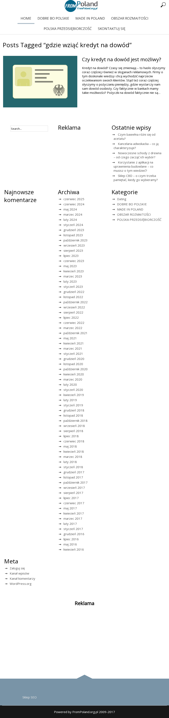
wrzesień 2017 (74, 487)
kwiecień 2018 (73, 451)
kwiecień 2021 (73, 343)
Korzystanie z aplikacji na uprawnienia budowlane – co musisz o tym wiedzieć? (133, 166)
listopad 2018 (73, 415)
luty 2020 (70, 384)
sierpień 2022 (73, 312)
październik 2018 (75, 420)
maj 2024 (70, 209)
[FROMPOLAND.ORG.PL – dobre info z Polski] (81, 11)
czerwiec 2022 (73, 323)
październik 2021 (75, 333)
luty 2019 (70, 400)
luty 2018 (70, 462)
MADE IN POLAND (90, 18)
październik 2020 (75, 369)
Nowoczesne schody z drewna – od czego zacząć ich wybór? (137, 155)
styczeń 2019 (73, 405)
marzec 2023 (72, 276)
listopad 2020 (73, 364)
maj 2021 (70, 338)
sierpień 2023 (73, 250)
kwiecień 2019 (73, 395)
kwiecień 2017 (73, 513)
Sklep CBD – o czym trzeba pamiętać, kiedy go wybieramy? (136, 178)
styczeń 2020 (73, 390)
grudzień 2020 (73, 359)
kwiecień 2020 (73, 374)
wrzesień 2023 (74, 245)
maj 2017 (70, 508)
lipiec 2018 (71, 436)
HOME (26, 18)
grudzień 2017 (73, 472)
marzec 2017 (72, 518)
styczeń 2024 (73, 225)
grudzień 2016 (73, 534)
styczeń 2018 (73, 467)
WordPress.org (21, 584)
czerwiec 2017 (73, 503)
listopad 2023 (73, 235)
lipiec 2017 (71, 498)
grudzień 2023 (73, 230)
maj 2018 (70, 446)
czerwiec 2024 (73, 204)
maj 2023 (70, 266)
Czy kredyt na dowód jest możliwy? (121, 59)
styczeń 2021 (73, 353)
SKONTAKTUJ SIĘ (111, 28)
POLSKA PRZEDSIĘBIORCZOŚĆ (68, 28)
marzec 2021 (72, 348)
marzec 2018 (72, 457)
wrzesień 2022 (74, 307)
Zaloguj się (17, 568)
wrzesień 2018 (74, 426)
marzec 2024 (72, 214)
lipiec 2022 (71, 317)
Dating (121, 199)
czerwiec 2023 (73, 261)
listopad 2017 (73, 477)
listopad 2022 (73, 297)
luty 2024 (70, 219)
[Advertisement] (84, 158)
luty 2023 (70, 281)
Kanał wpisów (19, 573)
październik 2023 (75, 240)
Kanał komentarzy (22, 578)
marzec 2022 (72, 328)
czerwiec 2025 (73, 199)
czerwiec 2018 (73, 441)
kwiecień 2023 (73, 271)
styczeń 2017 (73, 529)
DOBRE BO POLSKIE (53, 18)
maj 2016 (70, 544)
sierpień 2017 (73, 493)
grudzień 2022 (73, 292)
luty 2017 (70, 524)
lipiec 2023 (71, 256)
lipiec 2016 (71, 539)
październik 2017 (75, 482)
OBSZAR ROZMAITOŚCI (129, 18)
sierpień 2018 (73, 431)
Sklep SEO (29, 697)
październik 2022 (75, 302)
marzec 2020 (72, 379)
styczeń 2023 (73, 286)
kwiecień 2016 (73, 549)
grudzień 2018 (73, 410)
